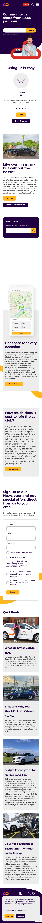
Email (8, 534)
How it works (21, 121)
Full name (10, 524)
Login (26, 4)
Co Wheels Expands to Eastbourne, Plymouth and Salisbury (19, 848)
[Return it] (21, 82)
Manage (9, 916)
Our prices (13, 469)
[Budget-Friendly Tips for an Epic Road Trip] (21, 764)
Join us (9, 198)
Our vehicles (14, 384)
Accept (21, 916)
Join (21, 115)
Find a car (31, 30)
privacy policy (27, 553)
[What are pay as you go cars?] (21, 642)
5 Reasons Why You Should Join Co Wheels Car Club (19, 711)
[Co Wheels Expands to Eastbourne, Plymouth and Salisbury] (21, 838)
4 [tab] (26, 109)
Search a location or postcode (17, 226)
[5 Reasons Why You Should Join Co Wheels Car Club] (21, 701)
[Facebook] (20, 894)
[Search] (32, 4)
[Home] (6, 4)
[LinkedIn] (25, 894)
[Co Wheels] (6, 895)
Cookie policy (22, 910)
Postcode (10, 543)
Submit (13, 592)
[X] (29, 894)
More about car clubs (15, 205)
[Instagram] (33, 894)
